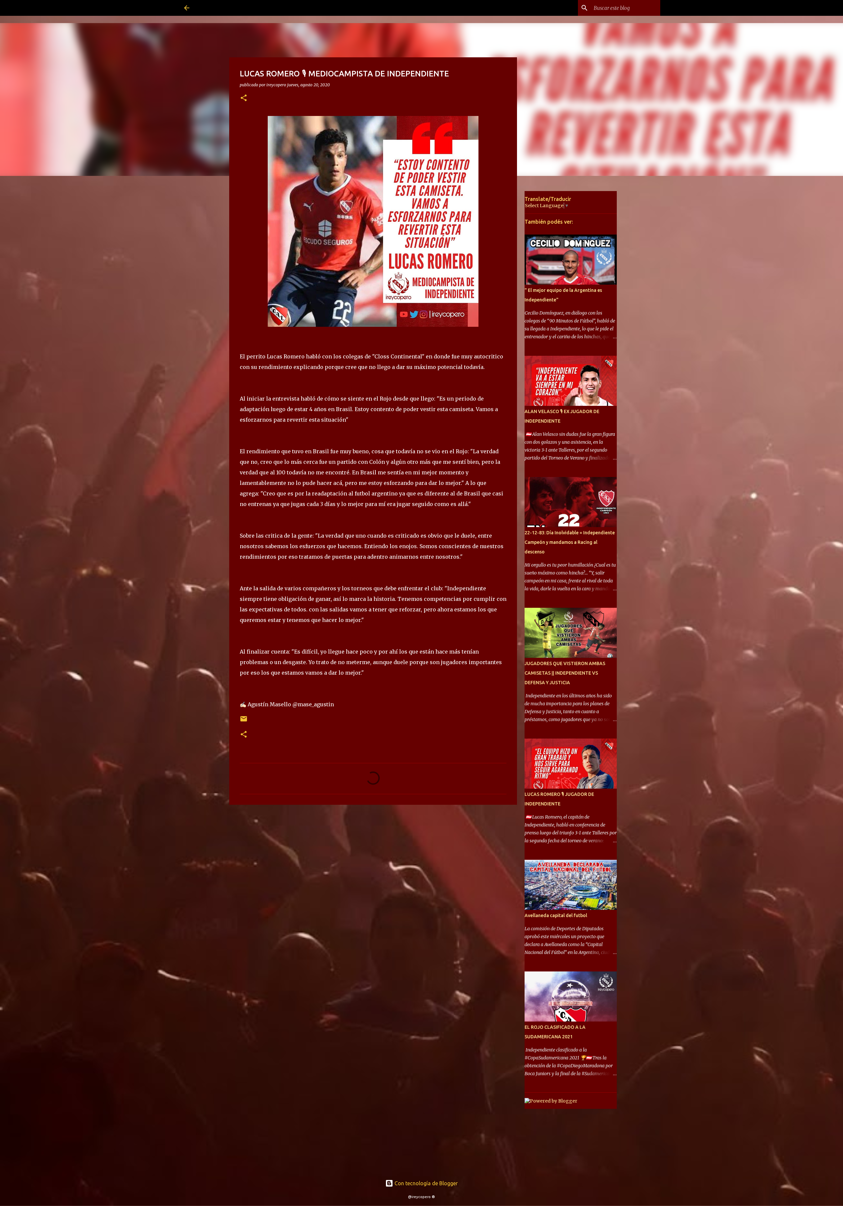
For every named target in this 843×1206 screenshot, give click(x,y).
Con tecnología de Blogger (425, 1183)
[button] (244, 98)
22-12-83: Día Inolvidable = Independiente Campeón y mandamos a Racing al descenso (570, 542)
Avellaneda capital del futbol (556, 915)
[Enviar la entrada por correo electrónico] (244, 721)
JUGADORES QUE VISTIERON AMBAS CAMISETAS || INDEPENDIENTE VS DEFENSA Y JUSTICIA (565, 673)
